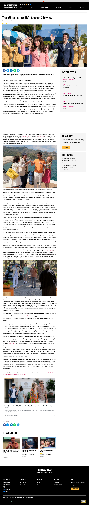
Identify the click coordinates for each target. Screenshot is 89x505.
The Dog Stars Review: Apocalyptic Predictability (71, 86)
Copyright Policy (63, 497)
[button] (83, 4)
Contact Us (23, 487)
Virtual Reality (41, 487)
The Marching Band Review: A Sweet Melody (73, 95)
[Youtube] (28, 4)
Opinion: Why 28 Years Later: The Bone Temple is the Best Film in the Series (11, 451)
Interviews (56, 482)
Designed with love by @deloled (9, 501)
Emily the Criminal (26, 136)
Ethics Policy (53, 497)
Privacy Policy (72, 497)
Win (38, 489)
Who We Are (23, 482)
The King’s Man (11, 343)
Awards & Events (58, 484)
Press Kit (22, 484)
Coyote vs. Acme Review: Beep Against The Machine (73, 104)
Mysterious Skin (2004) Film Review (46, 450)
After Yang (25, 315)
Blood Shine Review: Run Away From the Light (29, 450)
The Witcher (41, 136)
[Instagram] (22, 4)
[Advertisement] (30, 124)
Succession (31, 85)
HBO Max (7, 421)
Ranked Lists (57, 487)
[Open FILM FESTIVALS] (47, 7)
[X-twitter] (24, 4)
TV (2, 14)
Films (38, 482)
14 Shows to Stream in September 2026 (72, 78)
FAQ (21, 489)
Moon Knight (50, 250)
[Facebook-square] (20, 4)
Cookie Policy (82, 497)
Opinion (56, 489)
